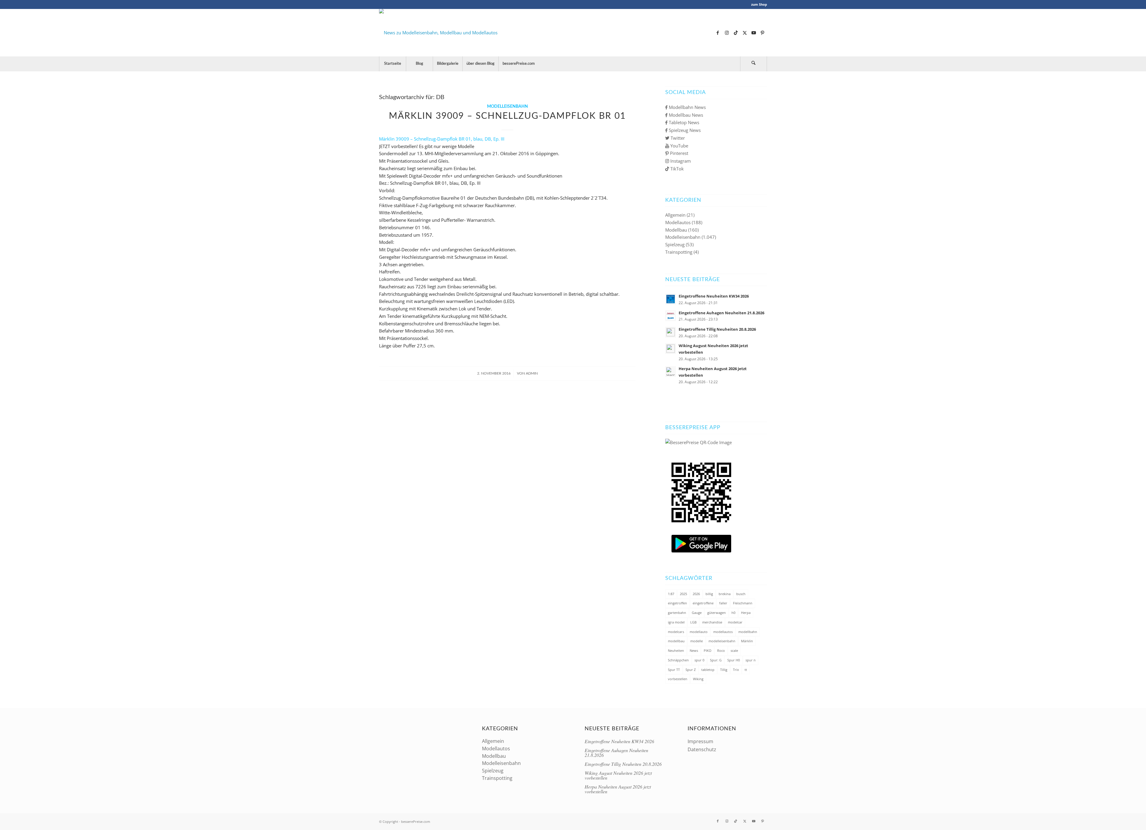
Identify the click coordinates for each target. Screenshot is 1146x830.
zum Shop (759, 4)
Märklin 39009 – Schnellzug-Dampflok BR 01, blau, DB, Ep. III (441, 139)
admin (532, 373)
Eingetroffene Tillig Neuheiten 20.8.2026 (717, 329)
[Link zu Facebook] (717, 32)
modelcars (676, 631)
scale (734, 650)
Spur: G (716, 660)
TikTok (676, 169)
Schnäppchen (678, 660)
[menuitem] (757, 4)
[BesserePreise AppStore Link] (698, 442)
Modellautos (678, 222)
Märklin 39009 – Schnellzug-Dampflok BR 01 (507, 116)
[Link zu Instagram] (726, 32)
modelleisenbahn (721, 641)
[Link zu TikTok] (735, 32)
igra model (676, 622)
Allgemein (675, 215)
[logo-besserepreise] (438, 32)
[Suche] (753, 63)
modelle (696, 641)
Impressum (700, 741)
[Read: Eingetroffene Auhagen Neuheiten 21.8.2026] (670, 315)
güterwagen (716, 612)
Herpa (746, 612)
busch (740, 594)
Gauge (697, 612)
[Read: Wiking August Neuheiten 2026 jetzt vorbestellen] (670, 348)
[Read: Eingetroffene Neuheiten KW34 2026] (670, 299)
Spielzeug (675, 244)
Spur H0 (733, 660)
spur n (750, 660)
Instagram (680, 161)
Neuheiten (676, 650)
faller (723, 603)
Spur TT (674, 669)
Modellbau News (685, 115)
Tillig (723, 669)
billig (709, 594)
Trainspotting (678, 252)
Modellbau (676, 230)
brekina (725, 594)
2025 (683, 594)
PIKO (707, 650)
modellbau (676, 641)
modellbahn (747, 631)
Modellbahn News (687, 107)
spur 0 (699, 660)
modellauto (699, 631)
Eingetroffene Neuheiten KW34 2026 (714, 296)
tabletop (707, 669)
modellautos (723, 631)
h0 (733, 612)
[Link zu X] (744, 32)
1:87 (671, 594)
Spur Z (691, 669)
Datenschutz (702, 749)
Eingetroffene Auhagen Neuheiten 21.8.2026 (721, 312)
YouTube (678, 146)
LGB (693, 622)
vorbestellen (677, 679)
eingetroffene (703, 603)
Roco (721, 650)
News (694, 650)
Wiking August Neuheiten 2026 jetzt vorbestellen (618, 775)
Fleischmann (742, 603)
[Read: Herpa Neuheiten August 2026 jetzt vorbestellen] (670, 371)
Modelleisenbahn (507, 106)
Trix (736, 669)
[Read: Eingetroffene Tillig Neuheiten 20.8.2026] (670, 332)
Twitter (677, 138)
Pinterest (678, 153)
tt (746, 669)
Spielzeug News (684, 130)
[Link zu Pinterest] (762, 32)
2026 (696, 594)
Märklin (747, 641)
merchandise (712, 622)
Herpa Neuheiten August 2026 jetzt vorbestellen (618, 788)
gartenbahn (677, 612)
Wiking (698, 679)
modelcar (735, 622)
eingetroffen (677, 603)
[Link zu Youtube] (753, 32)
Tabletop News (683, 122)
